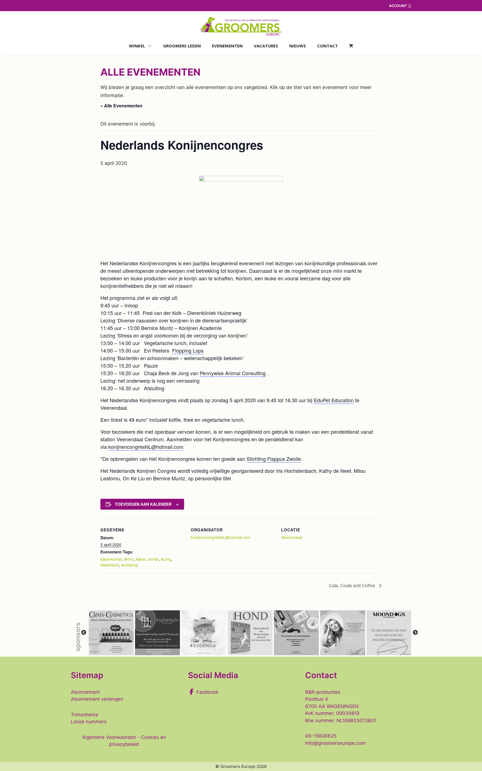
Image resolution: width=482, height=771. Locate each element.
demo (129, 559)
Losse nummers (89, 721)
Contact (327, 46)
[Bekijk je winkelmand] (351, 45)
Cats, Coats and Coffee (352, 585)
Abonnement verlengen (97, 699)
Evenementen (227, 46)
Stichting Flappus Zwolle (274, 458)
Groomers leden (182, 46)
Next (415, 632)
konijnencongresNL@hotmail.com (145, 446)
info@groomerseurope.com (335, 743)
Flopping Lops (188, 350)
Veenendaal (291, 537)
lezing (166, 559)
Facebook (207, 692)
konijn (153, 559)
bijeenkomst (111, 559)
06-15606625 (320, 736)
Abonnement (85, 692)
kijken (141, 559)
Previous (83, 632)
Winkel (137, 46)
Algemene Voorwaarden (109, 737)
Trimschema (84, 714)
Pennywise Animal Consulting (233, 373)
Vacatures (266, 46)
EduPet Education (334, 400)
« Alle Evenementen (121, 105)
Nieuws (297, 46)
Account (398, 5)
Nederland (109, 565)
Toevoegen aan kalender (143, 504)
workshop (129, 565)
